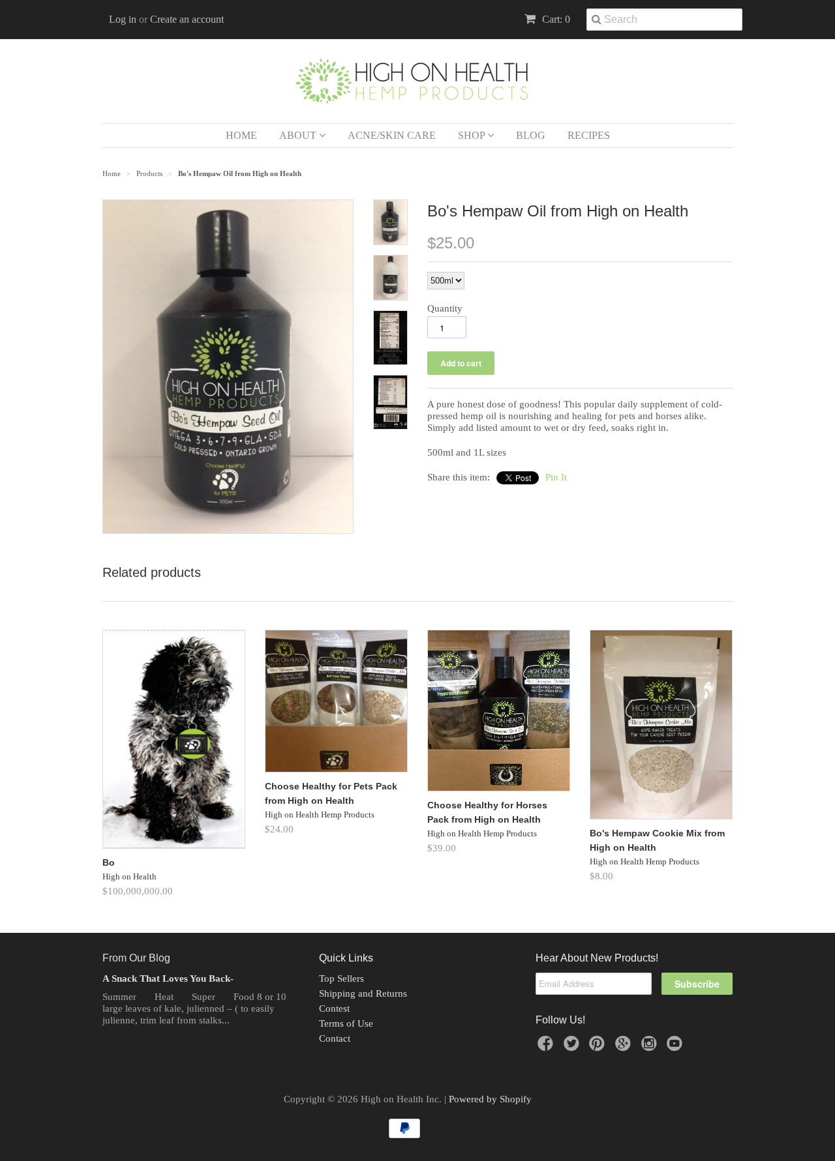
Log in (122, 19)
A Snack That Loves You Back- (168, 978)
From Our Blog (136, 957)
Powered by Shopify (490, 1099)
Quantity (445, 308)
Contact (334, 1038)
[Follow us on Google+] (625, 1047)
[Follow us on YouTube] (676, 1047)
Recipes (589, 135)
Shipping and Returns (363, 993)
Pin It (556, 477)
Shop (472, 135)
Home (241, 135)
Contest (334, 1008)
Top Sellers (341, 978)
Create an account (187, 19)
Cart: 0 (554, 19)
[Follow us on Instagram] (651, 1047)
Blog (530, 135)
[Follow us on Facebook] (547, 1047)
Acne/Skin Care (392, 135)
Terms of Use (346, 1023)
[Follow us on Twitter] (573, 1047)
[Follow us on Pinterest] (599, 1047)
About (299, 135)
